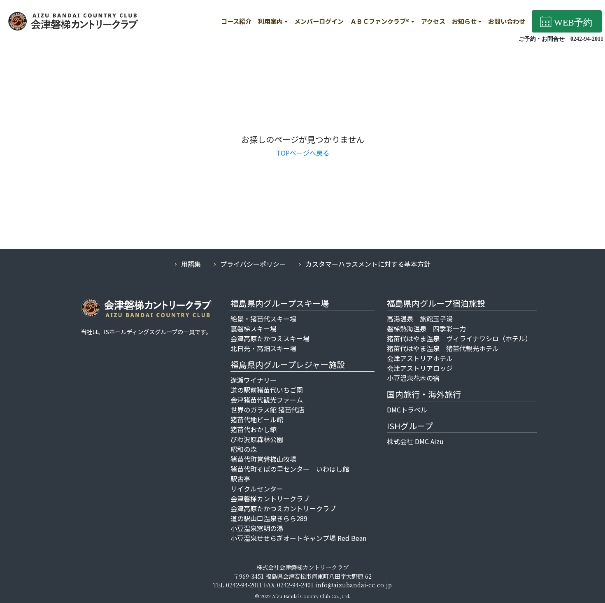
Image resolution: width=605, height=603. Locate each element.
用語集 (191, 264)
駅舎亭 (240, 479)
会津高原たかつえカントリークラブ (283, 508)
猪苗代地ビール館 (256, 419)
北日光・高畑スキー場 (263, 348)
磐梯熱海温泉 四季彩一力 (426, 328)
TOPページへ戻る (302, 153)
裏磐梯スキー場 (253, 328)
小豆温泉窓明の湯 (256, 528)
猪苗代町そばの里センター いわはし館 (289, 469)
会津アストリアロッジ (420, 368)
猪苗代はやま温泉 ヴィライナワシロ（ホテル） (459, 338)
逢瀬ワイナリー (253, 380)
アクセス (433, 21)
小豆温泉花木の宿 (413, 378)
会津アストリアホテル (420, 358)
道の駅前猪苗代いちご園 (266, 390)
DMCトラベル (407, 409)
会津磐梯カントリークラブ (269, 498)
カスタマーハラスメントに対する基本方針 (367, 264)
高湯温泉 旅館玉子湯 (420, 319)
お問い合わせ (506, 21)
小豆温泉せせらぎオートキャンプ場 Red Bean (298, 538)
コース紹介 (236, 21)
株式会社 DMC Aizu (415, 441)
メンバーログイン (319, 21)
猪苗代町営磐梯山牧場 (263, 459)
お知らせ (464, 21)
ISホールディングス (129, 331)
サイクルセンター (256, 489)
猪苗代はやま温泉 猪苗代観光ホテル (443, 348)
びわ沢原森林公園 (256, 439)
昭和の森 (243, 449)
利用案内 (270, 21)
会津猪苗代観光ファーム (266, 400)
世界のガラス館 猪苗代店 (267, 409)
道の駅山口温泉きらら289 (268, 518)
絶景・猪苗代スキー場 (263, 319)
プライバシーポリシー (253, 264)
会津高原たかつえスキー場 (269, 338)
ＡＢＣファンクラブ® (380, 21)
